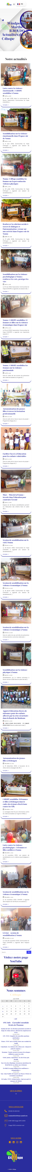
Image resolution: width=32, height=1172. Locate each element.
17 (2, 1011)
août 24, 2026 (8, 96)
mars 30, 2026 (8, 416)
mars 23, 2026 (8, 459)
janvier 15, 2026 (8, 721)
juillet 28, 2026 (8, 236)
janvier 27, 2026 (8, 675)
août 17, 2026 (8, 141)
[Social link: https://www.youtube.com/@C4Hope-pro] (21, 1142)
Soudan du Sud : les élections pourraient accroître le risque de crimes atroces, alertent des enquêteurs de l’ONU (16, 1030)
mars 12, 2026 (8, 502)
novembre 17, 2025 (9, 938)
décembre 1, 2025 (9, 809)
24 (2, 1014)
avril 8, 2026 (8, 373)
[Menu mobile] (14, 4)
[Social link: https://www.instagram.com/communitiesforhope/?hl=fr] (18, 1142)
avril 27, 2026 (8, 328)
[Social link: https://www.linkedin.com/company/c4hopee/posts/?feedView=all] (14, 1142)
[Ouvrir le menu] (16, 1093)
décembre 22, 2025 (9, 763)
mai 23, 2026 (8, 284)
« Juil (15, 1019)
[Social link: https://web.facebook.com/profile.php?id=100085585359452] (10, 1142)
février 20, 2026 (9, 545)
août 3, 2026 (8, 186)
